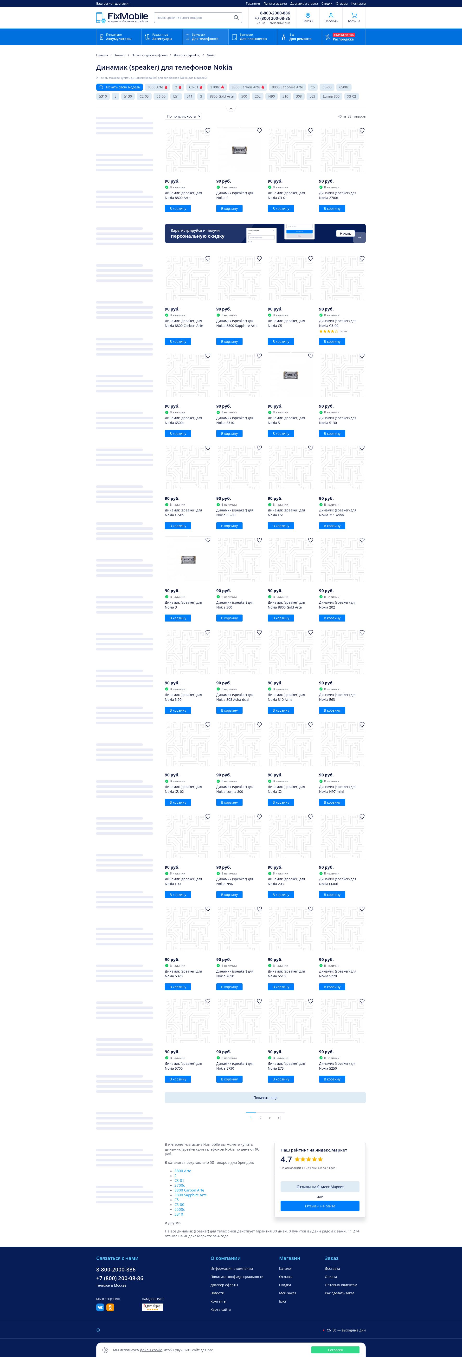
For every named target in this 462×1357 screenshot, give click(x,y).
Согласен (335, 1350)
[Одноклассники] (110, 1309)
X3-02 (351, 96)
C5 (313, 87)
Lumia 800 (331, 96)
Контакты (358, 3)
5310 (103, 96)
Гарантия (253, 3)
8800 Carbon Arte (246, 87)
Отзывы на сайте (320, 1206)
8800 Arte (155, 87)
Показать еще (265, 1097)
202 (258, 96)
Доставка (332, 1268)
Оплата (331, 1276)
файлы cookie (151, 1350)
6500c (344, 87)
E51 (176, 96)
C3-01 (193, 87)
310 (285, 96)
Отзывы (342, 3)
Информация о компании (232, 1268)
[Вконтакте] (100, 1309)
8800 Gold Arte (222, 96)
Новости (217, 1293)
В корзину (178, 208)
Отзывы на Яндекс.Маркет (320, 1186)
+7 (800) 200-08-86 (272, 18)
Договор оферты (224, 1285)
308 (299, 96)
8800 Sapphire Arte (287, 87)
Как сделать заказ (339, 1293)
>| (280, 1117)
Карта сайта (221, 1309)
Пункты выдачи (275, 3)
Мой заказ (287, 1293)
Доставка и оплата (304, 3)
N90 (271, 96)
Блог (283, 1301)
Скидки (326, 3)
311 (189, 96)
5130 (128, 96)
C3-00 (327, 87)
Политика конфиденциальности (237, 1276)
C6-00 (161, 96)
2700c (215, 87)
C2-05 (144, 96)
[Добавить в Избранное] (208, 130)
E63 (312, 96)
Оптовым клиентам (341, 1285)
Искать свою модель (123, 87)
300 (244, 96)
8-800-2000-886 (275, 13)
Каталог (285, 1268)
